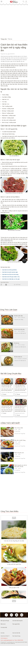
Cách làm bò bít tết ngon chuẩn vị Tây (11, 276)
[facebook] (3, 284)
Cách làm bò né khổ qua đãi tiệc (9, 269)
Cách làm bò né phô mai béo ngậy (10, 272)
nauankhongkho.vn (14, 1)
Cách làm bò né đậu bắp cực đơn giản (11, 279)
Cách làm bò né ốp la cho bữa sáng (10, 274)
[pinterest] (7, 285)
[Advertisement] (14, 21)
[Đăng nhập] (26, 1)
